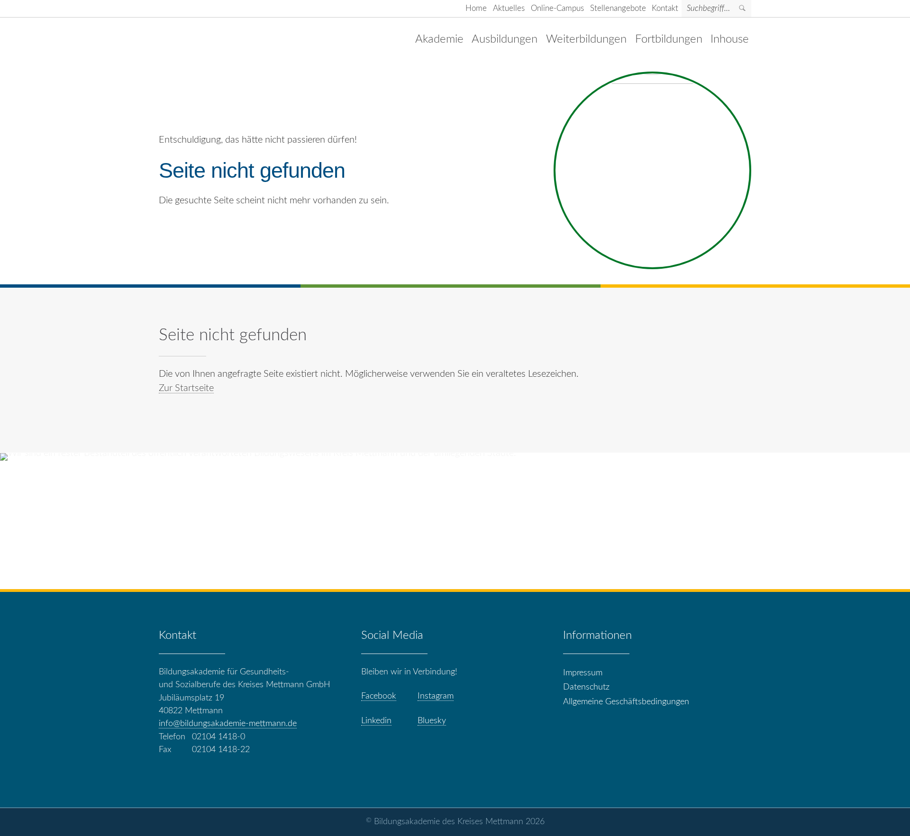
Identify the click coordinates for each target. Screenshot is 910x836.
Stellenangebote (618, 8)
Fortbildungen (668, 39)
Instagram (436, 695)
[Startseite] (225, 39)
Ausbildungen (504, 39)
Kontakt (665, 8)
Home (476, 8)
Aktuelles (509, 8)
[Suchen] (743, 8)
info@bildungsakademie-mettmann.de (228, 723)
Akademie (439, 39)
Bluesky (432, 720)
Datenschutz (586, 686)
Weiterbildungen (586, 39)
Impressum (582, 672)
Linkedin (376, 720)
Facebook (378, 695)
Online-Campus (557, 8)
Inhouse (729, 39)
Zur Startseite (186, 388)
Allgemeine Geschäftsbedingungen (626, 701)
